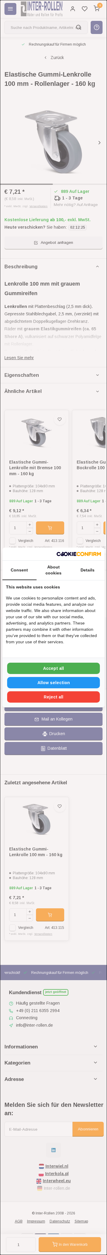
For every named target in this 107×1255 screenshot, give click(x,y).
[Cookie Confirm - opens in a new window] (78, 554)
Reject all (53, 697)
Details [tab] (88, 570)
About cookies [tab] (53, 570)
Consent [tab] (19, 570)
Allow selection (53, 682)
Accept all (53, 668)
